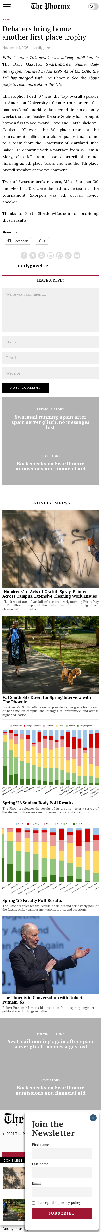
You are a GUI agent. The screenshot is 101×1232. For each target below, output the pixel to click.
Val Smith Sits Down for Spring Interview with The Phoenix (46, 699)
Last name (40, 1164)
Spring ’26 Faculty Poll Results (32, 900)
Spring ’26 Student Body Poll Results (37, 803)
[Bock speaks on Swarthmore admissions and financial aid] (50, 463)
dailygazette (44, 47)
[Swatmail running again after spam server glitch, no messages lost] (50, 419)
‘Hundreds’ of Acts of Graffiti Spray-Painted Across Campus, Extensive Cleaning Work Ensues (49, 593)
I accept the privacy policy (59, 1202)
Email (36, 1183)
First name (40, 1144)
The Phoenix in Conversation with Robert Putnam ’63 (42, 999)
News (6, 19)
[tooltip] (24, 255)
